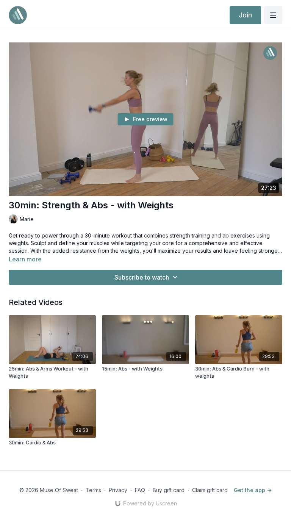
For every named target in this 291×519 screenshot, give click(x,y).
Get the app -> (253, 490)
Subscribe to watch (141, 277)
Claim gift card (210, 490)
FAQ (140, 490)
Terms (93, 490)
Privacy (118, 490)
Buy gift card (169, 490)
